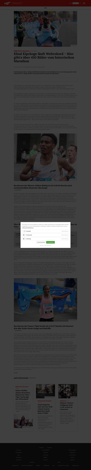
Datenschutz (49, 245)
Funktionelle (29, 235)
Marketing (28, 239)
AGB (45, 245)
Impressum (42, 245)
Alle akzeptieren (50, 242)
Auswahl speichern (41, 242)
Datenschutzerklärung (27, 228)
